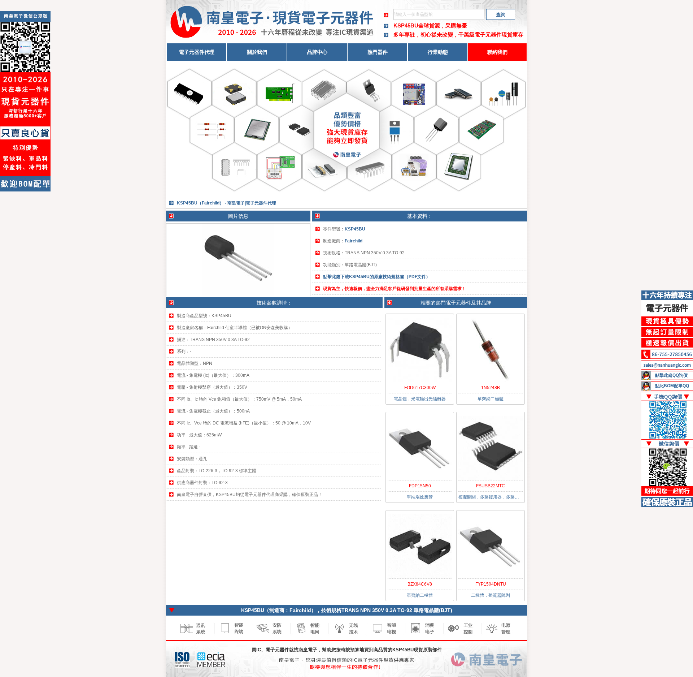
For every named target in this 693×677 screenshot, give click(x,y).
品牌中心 (317, 52)
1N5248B (490, 387)
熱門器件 (377, 52)
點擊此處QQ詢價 (671, 375)
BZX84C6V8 (419, 584)
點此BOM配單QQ (672, 385)
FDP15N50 (420, 485)
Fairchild (353, 240)
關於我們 (257, 52)
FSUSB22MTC (490, 485)
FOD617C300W (420, 387)
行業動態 (438, 52)
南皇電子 (307, 649)
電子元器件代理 (196, 52)
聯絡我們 (497, 52)
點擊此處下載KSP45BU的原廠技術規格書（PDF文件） (376, 276)
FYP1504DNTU (490, 584)
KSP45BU (405, 25)
